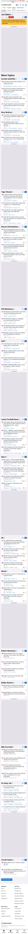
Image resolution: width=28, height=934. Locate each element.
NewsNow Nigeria (19, 893)
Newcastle (14, 436)
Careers (3, 913)
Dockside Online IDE (5, 916)
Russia (16, 567)
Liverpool (12, 428)
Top (3, 17)
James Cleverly (7, 553)
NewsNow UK (18, 888)
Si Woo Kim (15, 810)
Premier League (17, 453)
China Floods (6, 601)
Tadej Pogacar (7, 465)
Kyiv (4, 585)
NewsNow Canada (19, 901)
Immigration (9, 546)
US (14, 546)
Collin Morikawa (7, 348)
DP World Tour (11, 330)
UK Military (11, 567)
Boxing (19, 488)
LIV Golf (14, 10)
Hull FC (14, 481)
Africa (13, 592)
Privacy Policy (18, 908)
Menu (17, 932)
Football (9, 7)
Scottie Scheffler (7, 119)
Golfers (9, 10)
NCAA (16, 330)
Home (2, 888)
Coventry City (6, 453)
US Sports (19, 108)
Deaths (10, 560)
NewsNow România (19, 896)
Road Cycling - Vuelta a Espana (16, 465)
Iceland (13, 578)
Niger (5, 592)
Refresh (24, 932)
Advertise (3, 911)
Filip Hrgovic (6, 488)
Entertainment (20, 7)
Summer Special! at (13, 1)
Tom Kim (5, 810)
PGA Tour (20, 86)
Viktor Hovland (7, 94)
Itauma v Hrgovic (7, 369)
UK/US (5, 546)
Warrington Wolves (8, 481)
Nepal (11, 601)
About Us (3, 890)
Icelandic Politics (7, 578)
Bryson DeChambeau (22, 10)
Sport (14, 7)
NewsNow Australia (19, 903)
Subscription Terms (19, 916)
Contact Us (3, 893)
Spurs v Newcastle (7, 436)
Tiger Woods (14, 369)
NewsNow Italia (18, 898)
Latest (6, 17)
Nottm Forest (6, 428)
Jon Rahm (3, 10)
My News (10, 932)
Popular (11, 17)
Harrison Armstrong (8, 444)
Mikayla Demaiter (7, 235)
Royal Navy (6, 567)
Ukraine (11, 585)
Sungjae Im (10, 790)
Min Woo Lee (6, 142)
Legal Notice (17, 913)
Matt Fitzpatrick (7, 108)
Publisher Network (5, 908)
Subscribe (3, 896)
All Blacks (6, 474)
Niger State (9, 592)
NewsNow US (18, 890)
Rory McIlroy (14, 200)
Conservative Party (15, 553)
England (15, 560)
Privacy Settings (18, 918)
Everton (14, 444)
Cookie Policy (18, 911)
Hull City (11, 453)
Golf (19, 207)
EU (16, 578)
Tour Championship (8, 86)
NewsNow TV (4, 898)
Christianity (6, 560)
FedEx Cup (15, 86)
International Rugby (13, 474)
